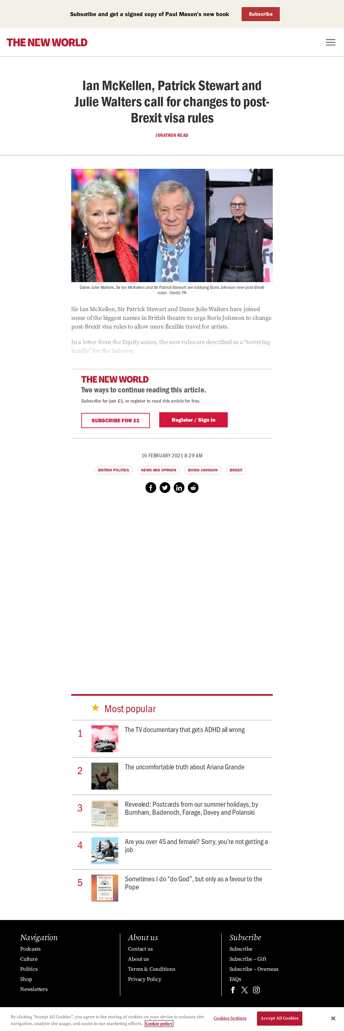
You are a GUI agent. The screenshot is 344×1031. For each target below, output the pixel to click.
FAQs (235, 979)
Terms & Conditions (151, 969)
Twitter (165, 487)
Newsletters (34, 989)
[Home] (47, 42)
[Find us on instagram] (256, 991)
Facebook (150, 487)
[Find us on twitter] (244, 991)
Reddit (193, 487)
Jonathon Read (172, 135)
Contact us (140, 949)
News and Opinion (158, 470)
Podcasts (30, 949)
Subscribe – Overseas (253, 969)
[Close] (333, 1018)
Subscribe (261, 14)
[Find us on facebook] (232, 991)
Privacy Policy (144, 979)
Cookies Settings (230, 1018)
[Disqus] (172, 587)
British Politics (113, 470)
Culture (29, 959)
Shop (26, 979)
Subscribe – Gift (247, 959)
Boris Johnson (203, 470)
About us (138, 959)
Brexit (236, 470)
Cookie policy (159, 1023)
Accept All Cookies (280, 1018)
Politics (28, 969)
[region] (172, 1019)
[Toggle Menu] (330, 42)
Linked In (179, 487)
